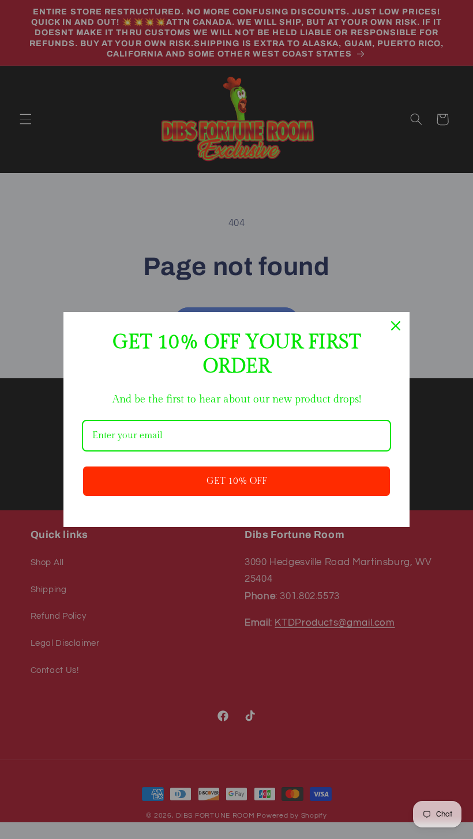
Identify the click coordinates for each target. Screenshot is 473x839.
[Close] (396, 326)
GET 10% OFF (237, 481)
